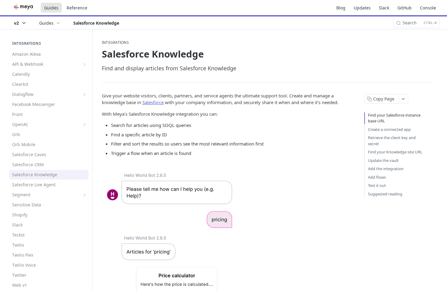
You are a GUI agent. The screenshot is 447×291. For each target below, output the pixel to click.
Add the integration (386, 168)
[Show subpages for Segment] (84, 194)
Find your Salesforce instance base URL (394, 118)
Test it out (377, 185)
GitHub (404, 8)
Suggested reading (385, 194)
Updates (362, 8)
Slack (384, 8)
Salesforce (153, 102)
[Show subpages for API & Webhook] (84, 64)
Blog (340, 8)
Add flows (377, 177)
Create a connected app (389, 129)
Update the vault (383, 160)
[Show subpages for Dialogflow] (84, 94)
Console (428, 8)
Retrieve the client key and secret (392, 140)
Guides (51, 8)
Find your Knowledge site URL (395, 152)
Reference (77, 8)
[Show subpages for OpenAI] (84, 124)
